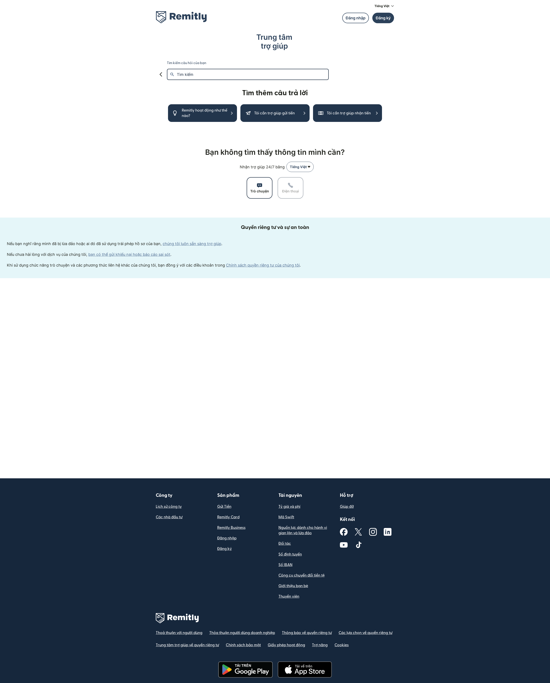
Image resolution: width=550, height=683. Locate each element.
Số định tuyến (290, 554)
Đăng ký (224, 549)
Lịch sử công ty (169, 506)
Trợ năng (320, 645)
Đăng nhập (227, 538)
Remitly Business (231, 528)
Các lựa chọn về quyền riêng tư (365, 633)
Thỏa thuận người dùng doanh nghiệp (242, 633)
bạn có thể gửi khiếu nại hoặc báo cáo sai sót (129, 254)
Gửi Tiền (224, 506)
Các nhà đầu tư (169, 517)
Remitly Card (228, 517)
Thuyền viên (288, 596)
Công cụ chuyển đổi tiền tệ (301, 575)
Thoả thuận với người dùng (179, 633)
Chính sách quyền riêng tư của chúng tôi (263, 265)
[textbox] (252, 74)
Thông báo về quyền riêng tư (307, 633)
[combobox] (300, 167)
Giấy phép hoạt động (286, 645)
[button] (384, 6)
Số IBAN (285, 565)
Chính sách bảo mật (243, 645)
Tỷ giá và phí (289, 506)
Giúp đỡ (347, 506)
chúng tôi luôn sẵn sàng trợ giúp (192, 243)
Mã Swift (286, 517)
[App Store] (305, 670)
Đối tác (284, 543)
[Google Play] (245, 670)
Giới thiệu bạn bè (293, 586)
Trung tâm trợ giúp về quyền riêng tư (187, 645)
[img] (181, 17)
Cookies (342, 645)
